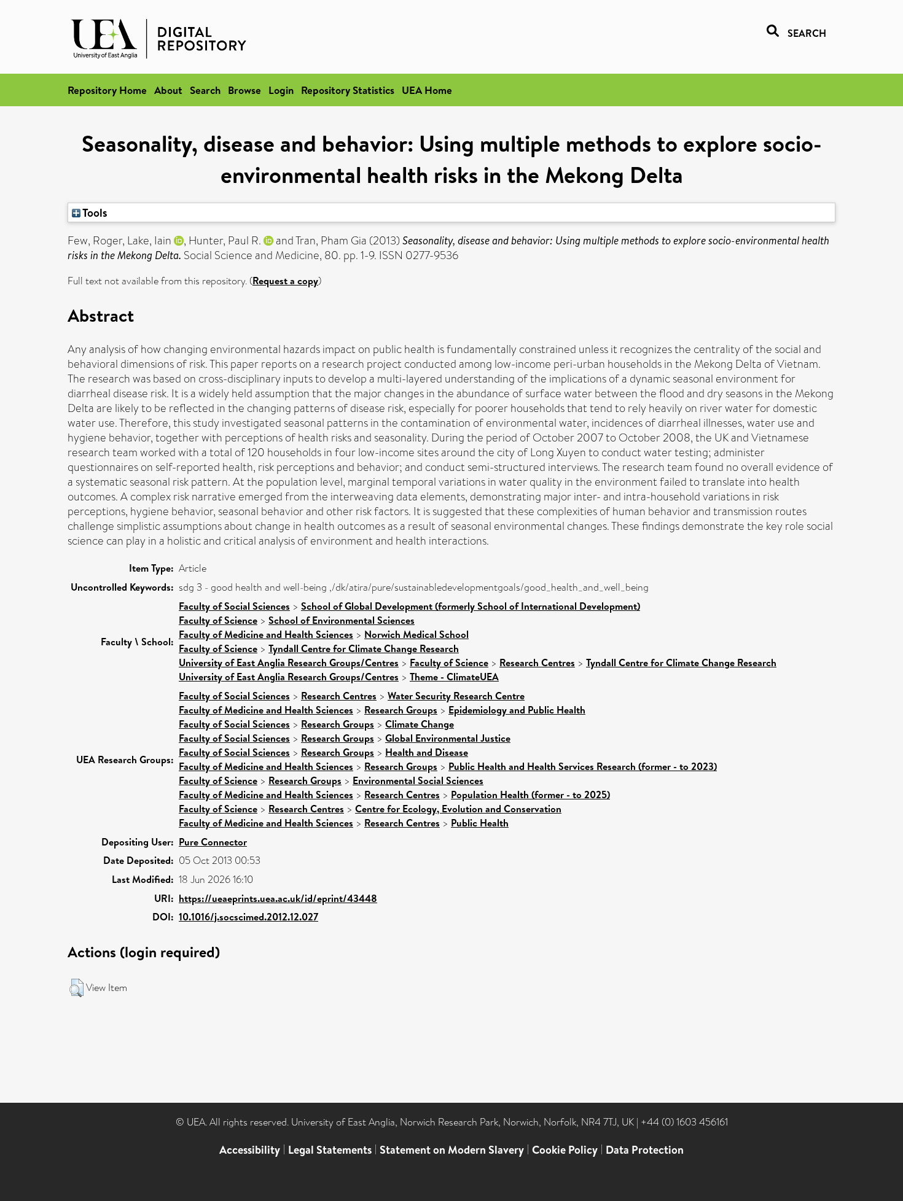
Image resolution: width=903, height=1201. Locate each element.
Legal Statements (330, 1149)
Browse (244, 90)
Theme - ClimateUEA (454, 676)
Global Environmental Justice (447, 738)
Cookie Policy (565, 1149)
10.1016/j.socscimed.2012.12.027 (248, 916)
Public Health (480, 823)
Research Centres (537, 662)
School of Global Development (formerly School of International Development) (470, 606)
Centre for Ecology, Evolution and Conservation (458, 808)
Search (205, 90)
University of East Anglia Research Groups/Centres (289, 662)
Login (281, 90)
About (168, 90)
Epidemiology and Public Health (516, 710)
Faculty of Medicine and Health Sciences (266, 634)
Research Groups (400, 710)
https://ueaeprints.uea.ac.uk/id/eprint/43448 (278, 898)
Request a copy (285, 280)
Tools (94, 212)
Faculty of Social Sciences (234, 606)
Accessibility (249, 1149)
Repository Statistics (347, 90)
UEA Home (427, 90)
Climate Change (419, 724)
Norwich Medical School (416, 634)
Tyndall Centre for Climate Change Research (363, 648)
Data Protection (645, 1149)
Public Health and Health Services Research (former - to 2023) (582, 766)
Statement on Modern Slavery (452, 1149)
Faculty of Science (218, 620)
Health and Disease (426, 752)
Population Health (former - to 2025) (530, 794)
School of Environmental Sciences (341, 620)
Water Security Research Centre (456, 695)
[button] (76, 988)
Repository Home (107, 90)
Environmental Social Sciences (418, 780)
